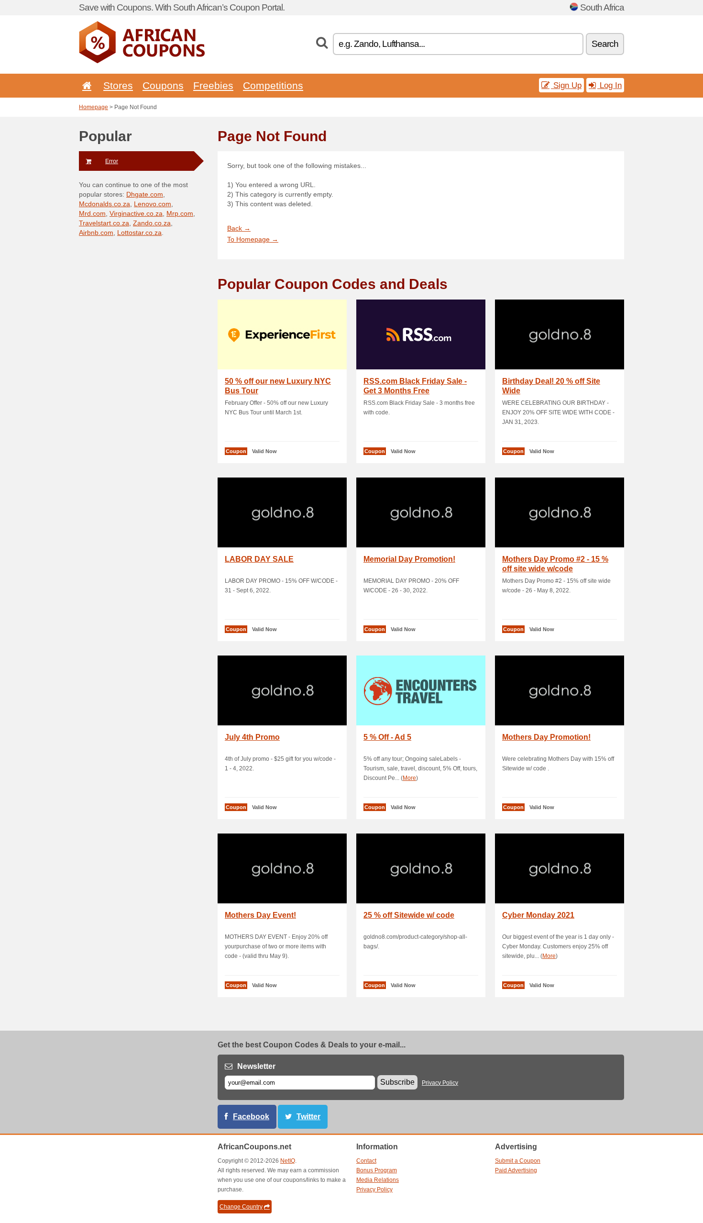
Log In (609, 85)
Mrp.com (179, 213)
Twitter (308, 1116)
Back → (239, 228)
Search (605, 44)
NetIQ (287, 1160)
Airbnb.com (96, 232)
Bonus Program (376, 1170)
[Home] (85, 85)
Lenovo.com (152, 204)
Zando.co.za (152, 223)
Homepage (93, 107)
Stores (118, 85)
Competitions (273, 85)
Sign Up (566, 85)
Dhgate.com (144, 194)
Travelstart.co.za (104, 223)
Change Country (241, 1206)
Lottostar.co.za (139, 232)
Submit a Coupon (517, 1160)
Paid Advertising (516, 1170)
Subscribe (397, 1082)
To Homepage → (252, 239)
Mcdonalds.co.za (104, 204)
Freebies (213, 85)
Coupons (163, 85)
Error (111, 161)
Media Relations (377, 1180)
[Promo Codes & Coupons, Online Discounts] (142, 61)
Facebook (251, 1116)
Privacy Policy (440, 1082)
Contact (366, 1160)
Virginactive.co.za (136, 213)
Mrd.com (92, 213)
